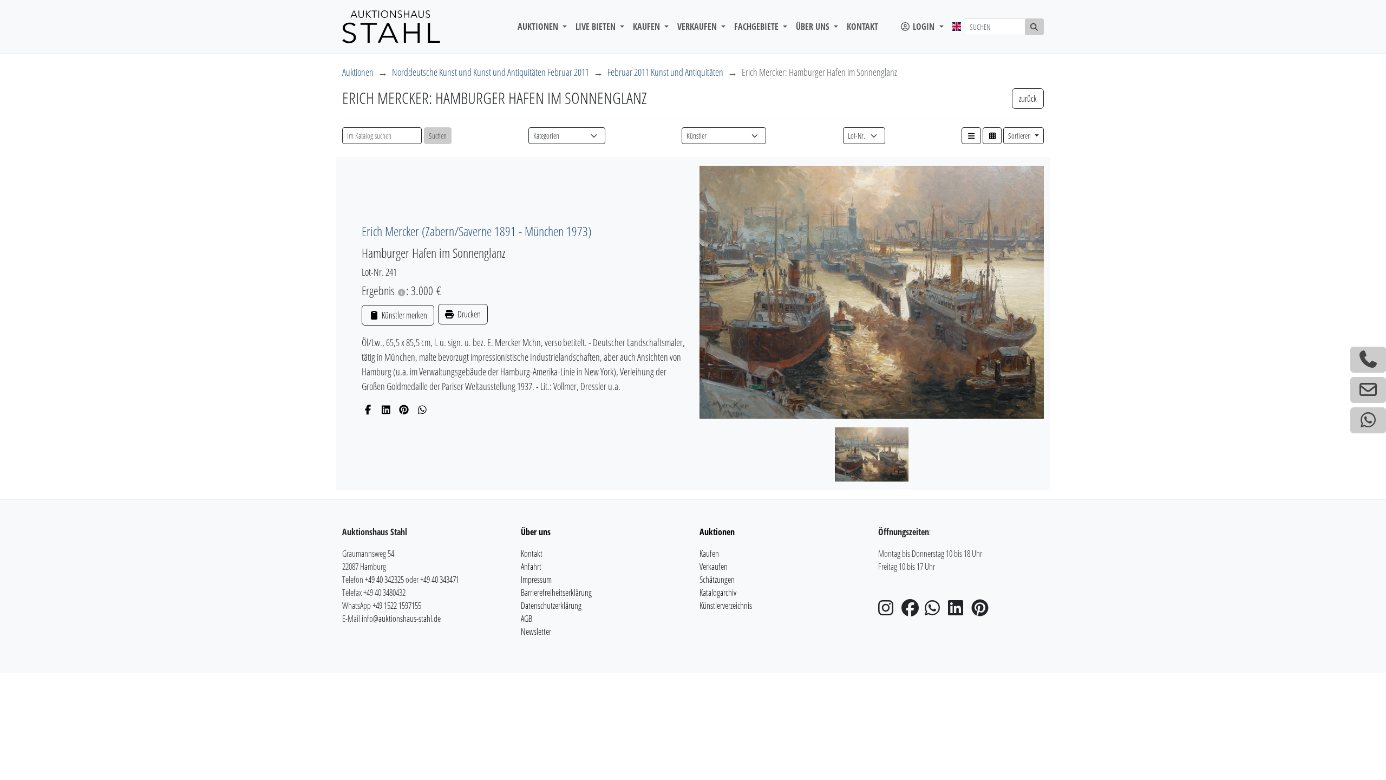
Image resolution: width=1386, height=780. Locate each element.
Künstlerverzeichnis (725, 606)
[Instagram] (889, 611)
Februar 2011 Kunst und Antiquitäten (665, 72)
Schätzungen (717, 580)
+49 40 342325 (384, 580)
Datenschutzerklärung (551, 606)
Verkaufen (713, 567)
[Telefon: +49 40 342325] (1368, 360)
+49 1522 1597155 (396, 606)
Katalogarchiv (717, 593)
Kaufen (709, 554)
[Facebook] (368, 409)
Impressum (536, 580)
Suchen (438, 136)
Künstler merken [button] (403, 315)
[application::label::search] (1034, 26)
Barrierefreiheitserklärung (556, 593)
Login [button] (924, 26)
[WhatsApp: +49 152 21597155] (1368, 420)
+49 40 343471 (439, 580)
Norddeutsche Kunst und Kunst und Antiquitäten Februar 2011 (490, 72)
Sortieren (1020, 136)
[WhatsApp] (422, 409)
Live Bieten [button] (597, 26)
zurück (1028, 99)
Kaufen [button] (647, 26)
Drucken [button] (468, 314)
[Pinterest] (404, 409)
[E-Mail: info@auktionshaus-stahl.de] (1368, 390)
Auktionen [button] (539, 26)
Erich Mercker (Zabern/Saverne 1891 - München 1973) (477, 231)
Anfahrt (531, 567)
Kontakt (862, 26)
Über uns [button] (814, 26)
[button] (971, 135)
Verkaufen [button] (698, 26)
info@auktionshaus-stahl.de (401, 619)
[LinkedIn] (386, 409)
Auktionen (358, 72)
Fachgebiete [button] (757, 26)
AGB (526, 619)
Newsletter (536, 632)
